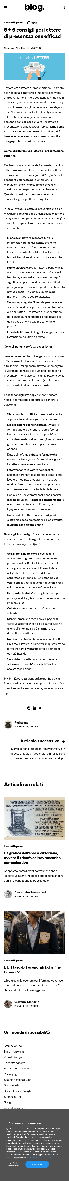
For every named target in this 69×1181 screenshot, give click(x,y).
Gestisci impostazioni (13, 1164)
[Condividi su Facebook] (28, 708)
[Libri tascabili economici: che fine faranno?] (34, 932)
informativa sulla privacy (41, 1157)
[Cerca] (63, 8)
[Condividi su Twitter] (40, 708)
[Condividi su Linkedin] (34, 708)
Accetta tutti (37, 1164)
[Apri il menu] (5, 7)
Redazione (9, 48)
